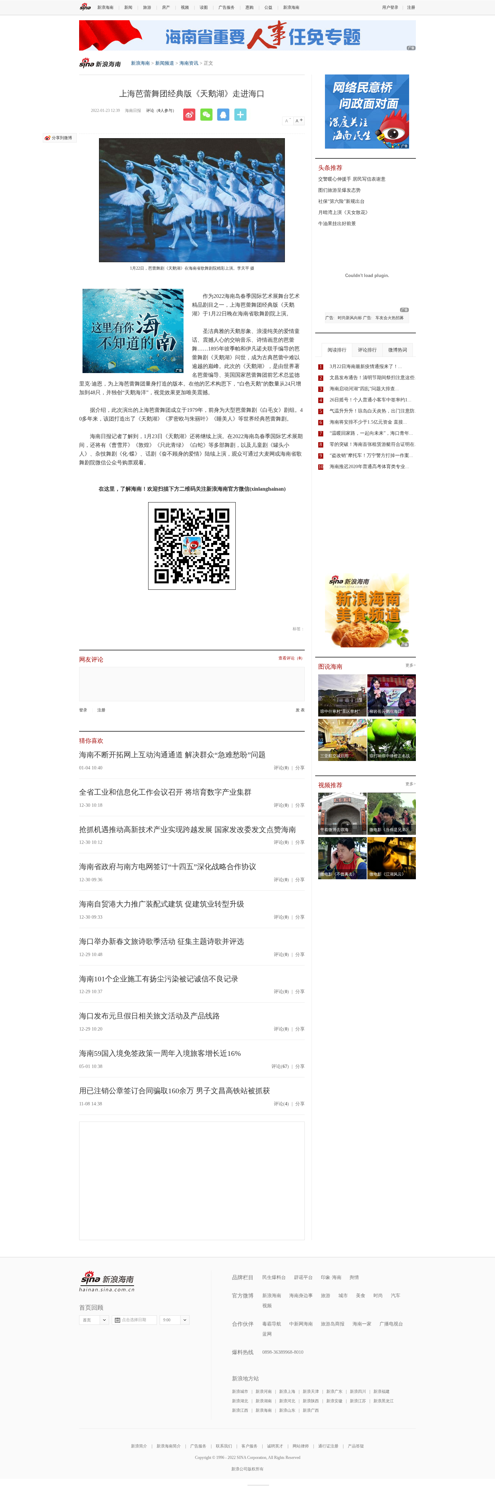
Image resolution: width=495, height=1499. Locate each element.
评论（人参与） (161, 110)
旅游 (147, 7)
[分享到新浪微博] (191, 115)
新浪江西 (240, 1410)
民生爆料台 (274, 1277)
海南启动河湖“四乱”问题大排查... (364, 388)
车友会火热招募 (389, 317)
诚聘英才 (275, 1446)
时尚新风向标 (350, 317)
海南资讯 (188, 63)
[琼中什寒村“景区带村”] (342, 676)
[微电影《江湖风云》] (391, 839)
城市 (343, 1295)
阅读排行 (337, 350)
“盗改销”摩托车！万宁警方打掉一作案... (371, 455)
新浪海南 (105, 7)
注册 (411, 7)
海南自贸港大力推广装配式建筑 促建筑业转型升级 (161, 904)
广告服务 (227, 7)
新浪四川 (358, 1391)
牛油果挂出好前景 (337, 223)
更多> (410, 665)
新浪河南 (264, 1391)
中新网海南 (301, 1323)
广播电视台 (391, 1323)
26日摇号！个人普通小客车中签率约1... (370, 399)
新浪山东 (287, 1410)
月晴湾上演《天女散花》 (344, 212)
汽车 (395, 1295)
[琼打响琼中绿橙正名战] (391, 720)
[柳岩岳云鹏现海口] (391, 676)
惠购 (249, 7)
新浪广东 (334, 1391)
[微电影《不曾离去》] (342, 839)
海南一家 (362, 1323)
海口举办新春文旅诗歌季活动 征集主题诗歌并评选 (161, 941)
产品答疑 (356, 1446)
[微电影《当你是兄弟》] (391, 794)
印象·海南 (331, 1277)
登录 (83, 710)
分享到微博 (62, 137)
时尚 (378, 1295)
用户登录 (390, 7)
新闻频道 (164, 63)
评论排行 (367, 350)
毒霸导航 (271, 1323)
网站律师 (301, 1446)
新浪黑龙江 (383, 1401)
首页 (87, 1320)
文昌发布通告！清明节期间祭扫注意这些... (374, 377)
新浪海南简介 (169, 1446)
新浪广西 (311, 1410)
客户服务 (249, 1446)
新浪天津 (311, 1391)
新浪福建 (381, 1391)
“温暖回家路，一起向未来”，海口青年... (371, 433)
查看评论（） (291, 658)
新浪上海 (287, 1391)
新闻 (128, 7)
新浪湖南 (264, 1401)
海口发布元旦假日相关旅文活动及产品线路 (149, 1016)
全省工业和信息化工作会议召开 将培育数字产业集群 (165, 792)
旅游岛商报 (332, 1323)
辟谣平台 (303, 1277)
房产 (166, 7)
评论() (281, 767)
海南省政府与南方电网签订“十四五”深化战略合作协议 (167, 866)
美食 (360, 1295)
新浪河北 (287, 1401)
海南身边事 (301, 1295)
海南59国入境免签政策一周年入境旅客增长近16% (160, 1053)
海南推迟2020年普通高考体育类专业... (369, 466)
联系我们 (224, 1446)
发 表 (300, 710)
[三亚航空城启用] (342, 720)
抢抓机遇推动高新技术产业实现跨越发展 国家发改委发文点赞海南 (187, 829)
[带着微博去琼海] (342, 794)
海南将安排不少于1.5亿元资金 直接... (368, 422)
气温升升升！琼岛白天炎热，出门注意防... (374, 411)
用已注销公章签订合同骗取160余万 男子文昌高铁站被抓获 (174, 1091)
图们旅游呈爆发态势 (339, 190)
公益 (268, 7)
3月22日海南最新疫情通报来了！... (366, 366)
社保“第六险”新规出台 (341, 201)
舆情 (354, 1277)
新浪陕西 (311, 1401)
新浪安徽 (334, 1401)
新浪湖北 (240, 1401)
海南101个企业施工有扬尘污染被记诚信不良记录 (158, 979)
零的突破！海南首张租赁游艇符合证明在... (374, 444)
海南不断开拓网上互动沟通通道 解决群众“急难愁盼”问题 (172, 755)
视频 (185, 7)
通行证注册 (328, 1446)
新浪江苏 (358, 1401)
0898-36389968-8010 (282, 1352)
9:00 (166, 1320)
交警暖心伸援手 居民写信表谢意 (352, 179)
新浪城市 (240, 1391)
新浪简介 (139, 1446)
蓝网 (267, 1334)
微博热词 (397, 350)
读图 (204, 7)
